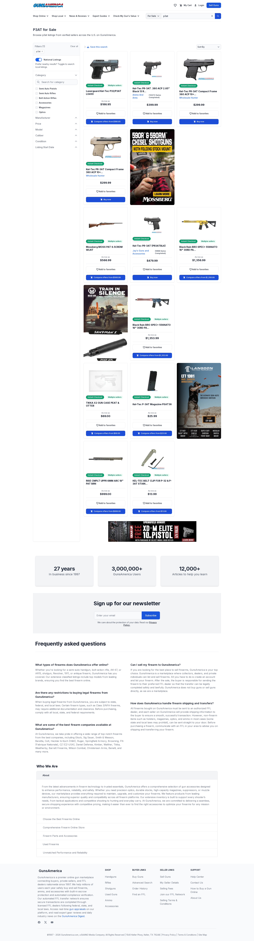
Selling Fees (166, 888)
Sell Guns (214, 5)
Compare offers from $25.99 (154, 433)
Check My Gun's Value (124, 16)
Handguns (110, 876)
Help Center (197, 876)
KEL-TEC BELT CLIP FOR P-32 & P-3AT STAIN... (152, 482)
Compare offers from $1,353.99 (154, 355)
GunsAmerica (50, 871)
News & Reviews (78, 16)
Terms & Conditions (187, 935)
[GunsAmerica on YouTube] (52, 922)
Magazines (44, 107)
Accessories (45, 102)
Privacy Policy (169, 935)
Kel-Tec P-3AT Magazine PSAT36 (152, 404)
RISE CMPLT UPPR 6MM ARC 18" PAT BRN (104, 482)
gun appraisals (77, 909)
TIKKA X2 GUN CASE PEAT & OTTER (102, 404)
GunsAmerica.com (69, 935)
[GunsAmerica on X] (45, 922)
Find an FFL (139, 894)
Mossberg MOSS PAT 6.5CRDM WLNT (104, 248)
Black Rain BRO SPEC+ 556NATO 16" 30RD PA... (198, 248)
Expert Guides (100, 16)
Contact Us (196, 882)
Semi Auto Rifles (47, 93)
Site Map (202, 935)
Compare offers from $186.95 (107, 121)
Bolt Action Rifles (47, 98)
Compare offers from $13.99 (154, 511)
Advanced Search (142, 882)
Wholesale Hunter (188, 97)
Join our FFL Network (172, 894)
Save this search (98, 47)
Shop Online (39, 16)
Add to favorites (110, 114)
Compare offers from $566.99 (107, 277)
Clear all (74, 46)
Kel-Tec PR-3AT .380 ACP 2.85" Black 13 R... (151, 90)
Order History (140, 888)
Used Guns (111, 894)
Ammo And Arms (138, 96)
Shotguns (110, 888)
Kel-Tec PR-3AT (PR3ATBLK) (149, 245)
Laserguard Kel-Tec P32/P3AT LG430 (103, 92)
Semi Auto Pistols (48, 88)
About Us (195, 897)
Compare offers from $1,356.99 (200, 277)
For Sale (152, 16)
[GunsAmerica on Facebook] (39, 922)
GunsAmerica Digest (73, 916)
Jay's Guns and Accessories (141, 252)
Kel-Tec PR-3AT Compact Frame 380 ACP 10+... (198, 93)
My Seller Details (169, 882)
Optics (42, 112)
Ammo (108, 900)
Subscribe (150, 615)
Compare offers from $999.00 (107, 511)
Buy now (154, 121)
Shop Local (57, 16)
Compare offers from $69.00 (107, 433)
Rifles (108, 882)
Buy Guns (137, 876)
